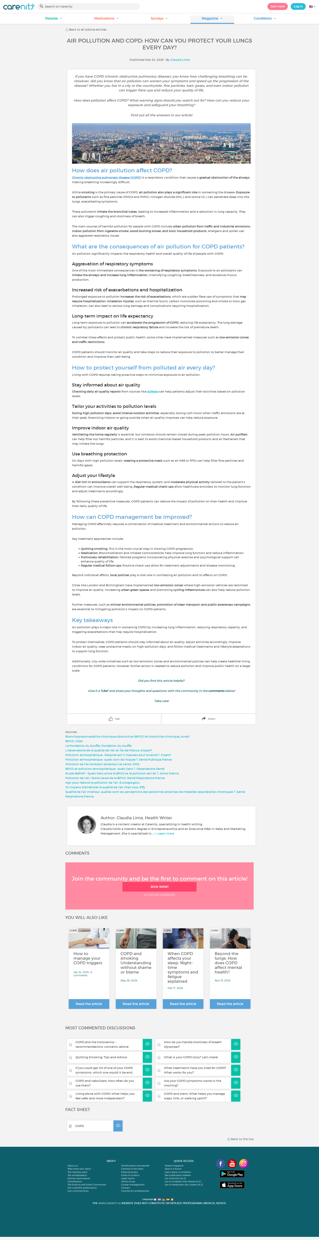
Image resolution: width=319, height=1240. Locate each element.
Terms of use (128, 1181)
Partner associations (79, 1178)
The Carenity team (78, 1172)
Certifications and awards (135, 1165)
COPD (79, 1126)
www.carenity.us (109, 1203)
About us (73, 1165)
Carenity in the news (132, 1168)
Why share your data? (79, 1168)
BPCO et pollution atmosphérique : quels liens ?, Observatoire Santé (114, 769)
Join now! (278, 6)
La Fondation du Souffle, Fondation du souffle (98, 746)
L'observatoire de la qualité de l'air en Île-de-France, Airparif (108, 750)
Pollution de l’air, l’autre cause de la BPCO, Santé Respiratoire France (115, 778)
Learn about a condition (178, 1172)
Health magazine (174, 1165)
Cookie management (133, 1184)
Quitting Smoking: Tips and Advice (101, 1057)
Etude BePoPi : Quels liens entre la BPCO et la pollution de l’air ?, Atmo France (122, 773)
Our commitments (78, 1191)
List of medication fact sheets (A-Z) (184, 1184)
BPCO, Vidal (74, 741)
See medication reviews (178, 1175)
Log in (298, 6)
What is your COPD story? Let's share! (191, 1057)
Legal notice (128, 1178)
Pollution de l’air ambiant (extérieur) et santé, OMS (102, 764)
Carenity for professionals (135, 1191)
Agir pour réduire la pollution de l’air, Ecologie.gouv (102, 782)
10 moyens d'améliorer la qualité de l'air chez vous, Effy (105, 787)
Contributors (75, 1181)
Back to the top (242, 1139)
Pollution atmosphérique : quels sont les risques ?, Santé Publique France (118, 759)
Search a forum (173, 1168)
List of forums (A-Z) (175, 1178)
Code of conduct (130, 1175)
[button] (54, 19)
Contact (125, 1187)
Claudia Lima (180, 60)
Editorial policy (129, 1172)
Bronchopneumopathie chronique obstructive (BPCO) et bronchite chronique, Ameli (127, 736)
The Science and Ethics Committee (87, 1184)
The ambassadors (77, 1175)
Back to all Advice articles (87, 29)
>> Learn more (164, 833)
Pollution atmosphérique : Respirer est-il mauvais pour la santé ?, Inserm (118, 755)
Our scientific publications (82, 1187)
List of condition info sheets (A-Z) (183, 1181)
